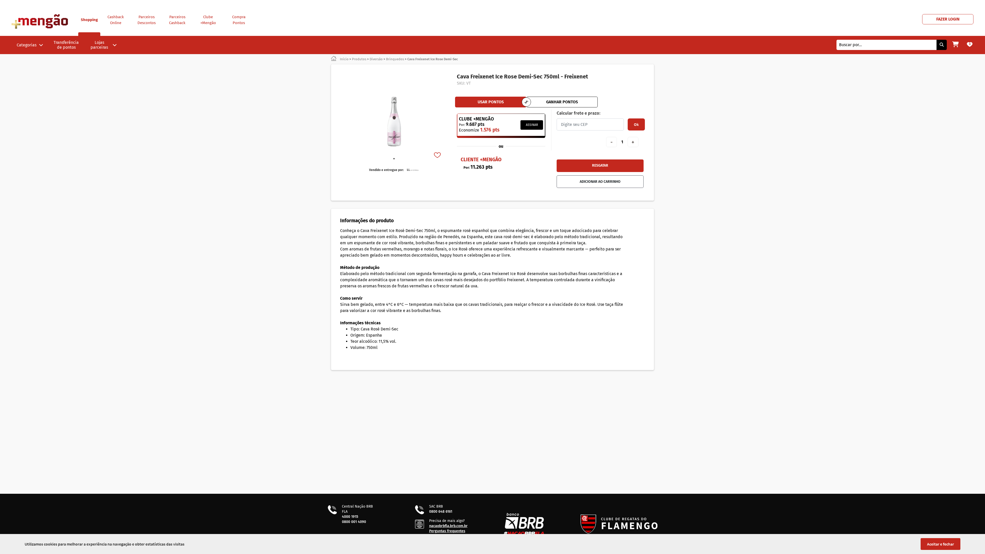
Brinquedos (395, 59)
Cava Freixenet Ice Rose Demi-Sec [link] (432, 59)
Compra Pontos (238, 20)
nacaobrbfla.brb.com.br (448, 526)
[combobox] (886, 45)
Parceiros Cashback (177, 20)
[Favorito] (438, 155)
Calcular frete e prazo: (578, 113)
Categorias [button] (26, 45)
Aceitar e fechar (940, 544)
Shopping (89, 19)
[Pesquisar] (942, 45)
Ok (636, 124)
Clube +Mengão (208, 20)
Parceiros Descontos (146, 20)
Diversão (376, 59)
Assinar (532, 125)
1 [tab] (394, 158)
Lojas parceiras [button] (99, 45)
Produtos (359, 59)
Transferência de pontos (66, 45)
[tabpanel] (394, 121)
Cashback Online (115, 20)
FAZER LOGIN (948, 19)
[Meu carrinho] (955, 44)
